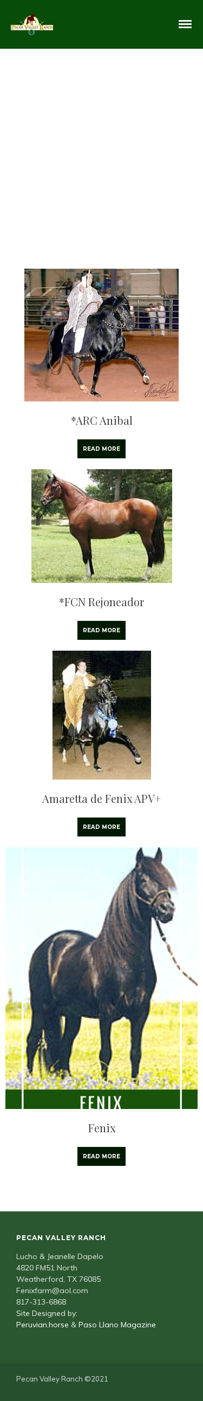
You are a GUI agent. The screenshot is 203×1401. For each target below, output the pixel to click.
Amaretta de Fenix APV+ (101, 798)
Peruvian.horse (42, 1324)
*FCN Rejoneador (101, 601)
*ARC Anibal (102, 420)
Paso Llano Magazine (117, 1324)
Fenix (101, 1127)
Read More (101, 448)
